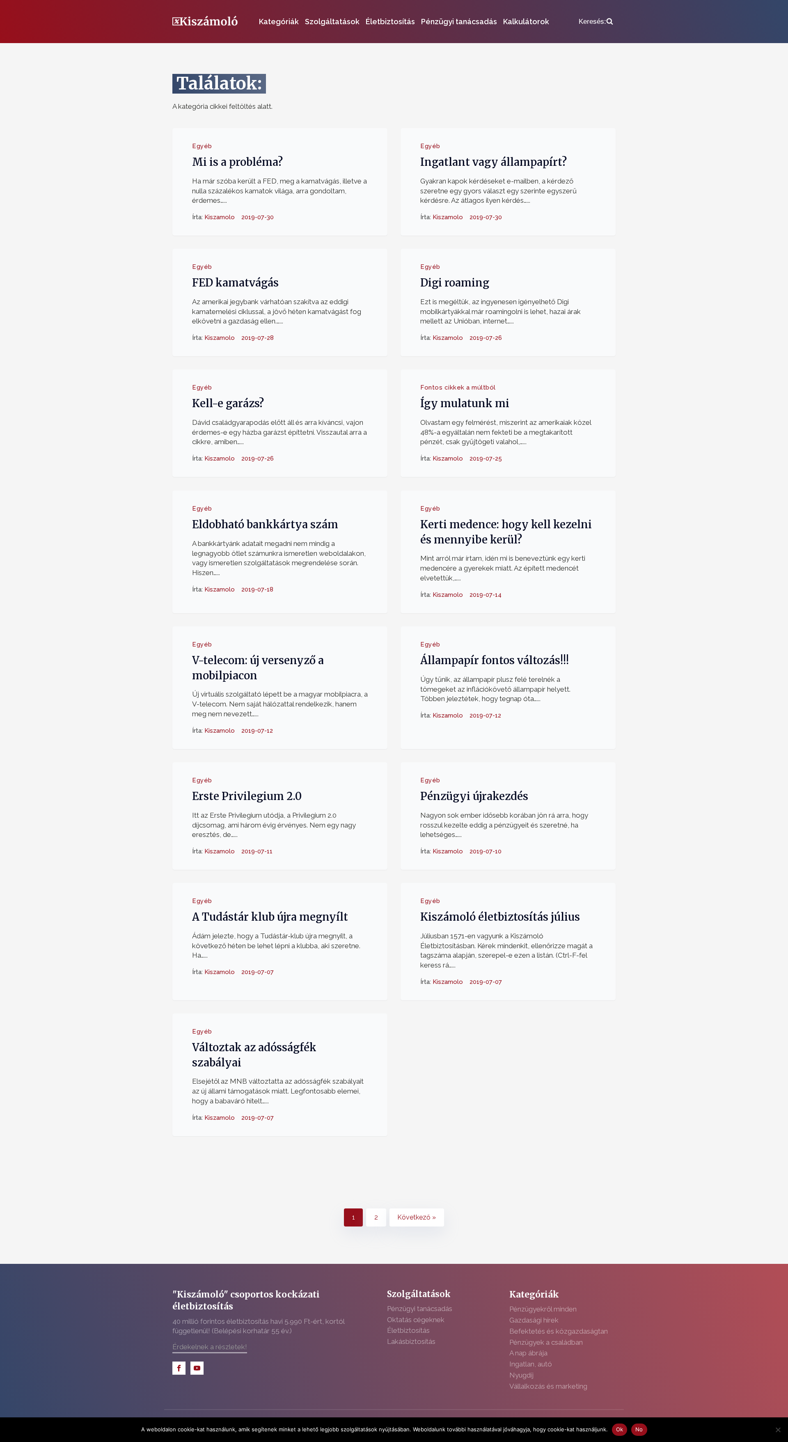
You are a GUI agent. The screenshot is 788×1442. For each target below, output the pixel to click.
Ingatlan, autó (530, 1364)
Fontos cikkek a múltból (458, 387)
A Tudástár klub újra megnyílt (270, 917)
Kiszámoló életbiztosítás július (500, 917)
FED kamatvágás (235, 282)
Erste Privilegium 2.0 (247, 796)
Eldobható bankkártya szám (265, 524)
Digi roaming (454, 282)
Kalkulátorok (526, 21)
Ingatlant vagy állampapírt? (493, 162)
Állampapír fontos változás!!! (494, 660)
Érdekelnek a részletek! (209, 1347)
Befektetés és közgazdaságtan (558, 1331)
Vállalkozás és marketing (548, 1386)
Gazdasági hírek (534, 1320)
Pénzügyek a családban (546, 1342)
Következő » (416, 1217)
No (639, 1429)
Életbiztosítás (390, 21)
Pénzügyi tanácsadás (459, 21)
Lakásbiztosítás (411, 1341)
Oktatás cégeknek (415, 1320)
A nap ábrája (528, 1353)
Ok (619, 1429)
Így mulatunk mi (464, 403)
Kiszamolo (219, 217)
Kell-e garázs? (228, 403)
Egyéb (202, 146)
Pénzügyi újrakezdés (474, 796)
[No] (778, 1430)
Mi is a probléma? (237, 162)
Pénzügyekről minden (543, 1309)
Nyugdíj (521, 1375)
